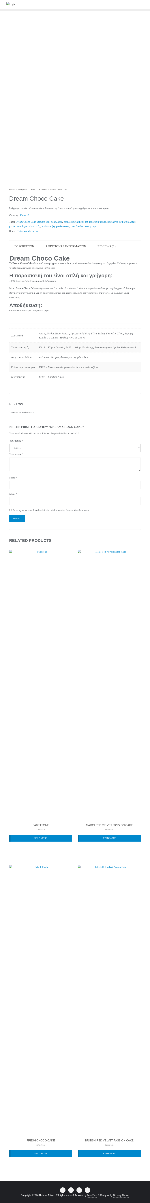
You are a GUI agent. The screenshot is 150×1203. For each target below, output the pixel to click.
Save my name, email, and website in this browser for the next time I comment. (51, 510)
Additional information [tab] (66, 246)
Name (13, 477)
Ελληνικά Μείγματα (27, 231)
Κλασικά (42, 189)
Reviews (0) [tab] (107, 246)
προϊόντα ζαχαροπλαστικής (56, 226)
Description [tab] (24, 246)
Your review (16, 454)
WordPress (92, 1195)
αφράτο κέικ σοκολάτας (49, 221)
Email (13, 493)
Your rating (16, 440)
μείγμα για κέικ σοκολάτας (121, 221)
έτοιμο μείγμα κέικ (74, 221)
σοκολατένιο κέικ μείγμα (84, 226)
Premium (109, 829)
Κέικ (33, 189)
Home (11, 189)
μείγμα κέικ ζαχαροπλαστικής (24, 226)
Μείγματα (22, 189)
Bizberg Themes (121, 1195)
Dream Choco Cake (26, 221)
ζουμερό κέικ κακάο (95, 221)
